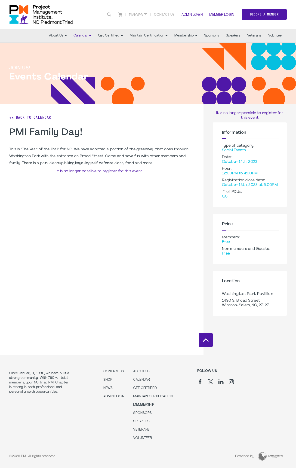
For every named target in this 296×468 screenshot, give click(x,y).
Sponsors (211, 35)
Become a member (264, 14)
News (108, 388)
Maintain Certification (147, 35)
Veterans (254, 35)
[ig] (231, 381)
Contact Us (164, 15)
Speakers (233, 35)
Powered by (244, 456)
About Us (56, 35)
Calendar (81, 35)
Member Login (221, 15)
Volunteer (275, 35)
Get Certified (109, 35)
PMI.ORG (136, 15)
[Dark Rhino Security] (271, 456)
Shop (108, 380)
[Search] (109, 14)
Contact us (113, 371)
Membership (184, 35)
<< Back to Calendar (30, 117)
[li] (221, 381)
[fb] (200, 381)
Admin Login (192, 15)
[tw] (210, 381)
